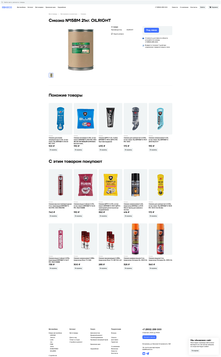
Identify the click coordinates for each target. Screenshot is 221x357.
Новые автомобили (55, 333)
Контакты (193, 7)
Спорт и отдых (74, 340)
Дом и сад (73, 337)
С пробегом (53, 355)
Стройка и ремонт (75, 342)
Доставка (114, 340)
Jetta (52, 346)
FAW (51, 344)
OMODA (53, 335)
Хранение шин (51, 7)
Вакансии (114, 349)
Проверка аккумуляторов (99, 340)
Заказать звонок (149, 337)
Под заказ (151, 30)
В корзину (53, 150)
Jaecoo (52, 337)
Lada (51, 340)
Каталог (30, 7)
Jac (51, 342)
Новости (175, 7)
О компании (184, 7)
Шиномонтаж (95, 333)
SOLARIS (53, 351)
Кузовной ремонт (96, 335)
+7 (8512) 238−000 (151, 42)
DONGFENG (54, 349)
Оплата (113, 337)
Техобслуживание (96, 337)
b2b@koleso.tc (147, 349)
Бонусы (113, 333)
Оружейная (62, 7)
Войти (202, 7)
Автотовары (73, 333)
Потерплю (195, 351)
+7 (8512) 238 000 (161, 7)
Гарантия (114, 342)
